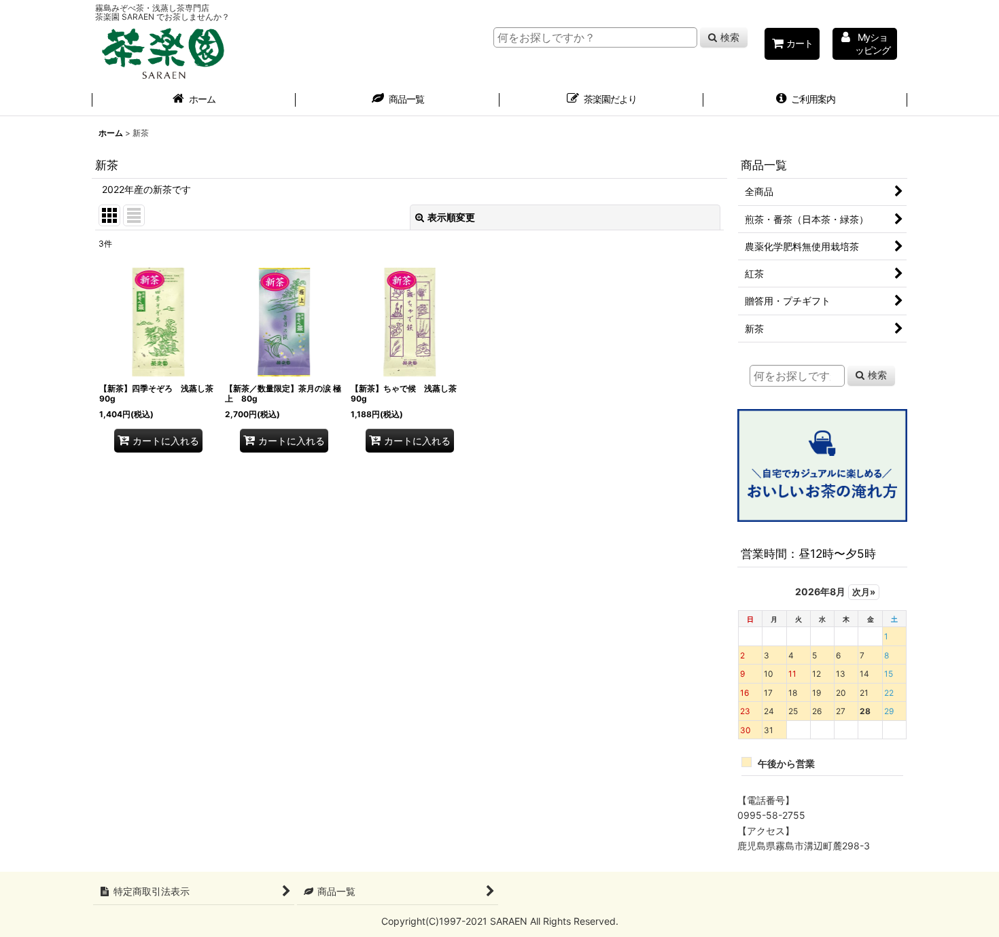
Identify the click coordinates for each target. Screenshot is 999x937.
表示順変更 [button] (451, 217)
